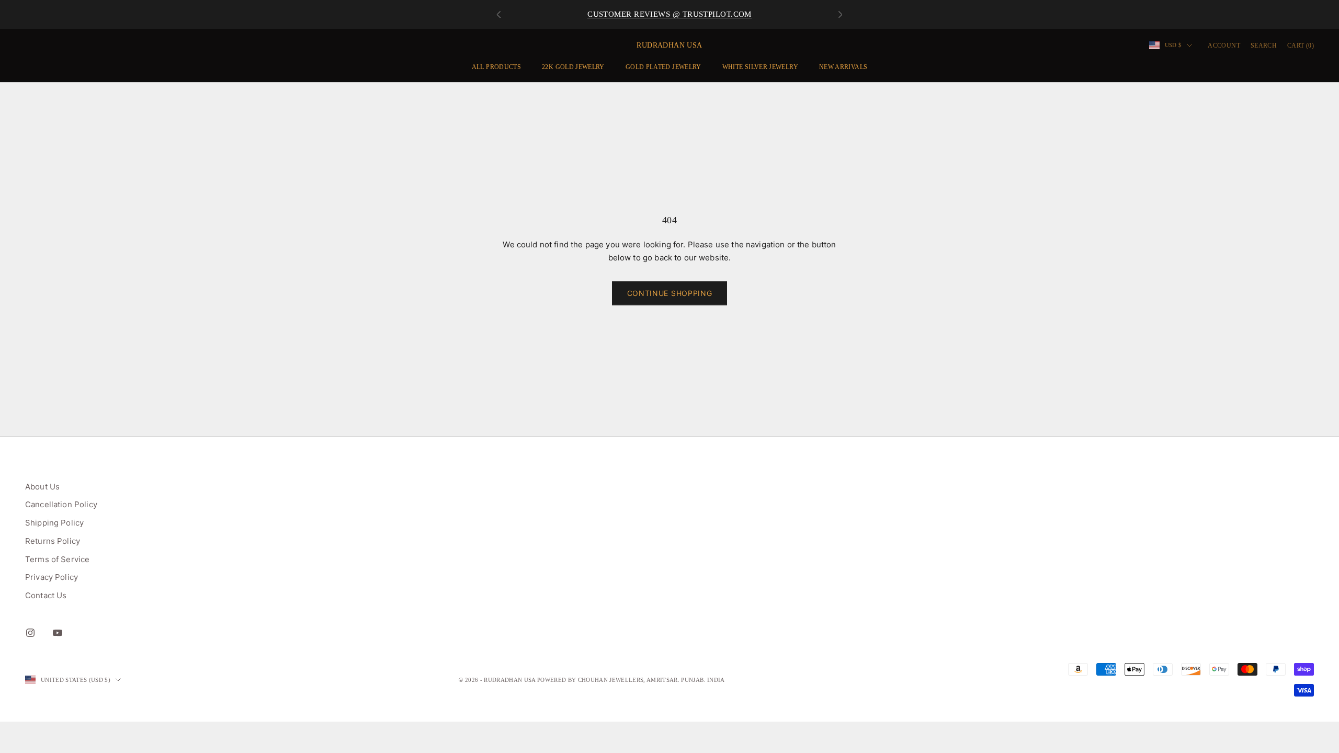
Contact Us (46, 595)
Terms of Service (57, 559)
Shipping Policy (54, 523)
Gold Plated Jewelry (663, 67)
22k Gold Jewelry (573, 67)
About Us (42, 487)
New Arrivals (843, 67)
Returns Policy (52, 541)
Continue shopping (669, 293)
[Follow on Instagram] (30, 633)
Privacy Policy (51, 577)
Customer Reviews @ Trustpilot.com (669, 14)
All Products (496, 67)
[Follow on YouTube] (57, 633)
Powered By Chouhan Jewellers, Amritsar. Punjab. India (631, 680)
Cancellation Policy (61, 504)
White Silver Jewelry (760, 67)
